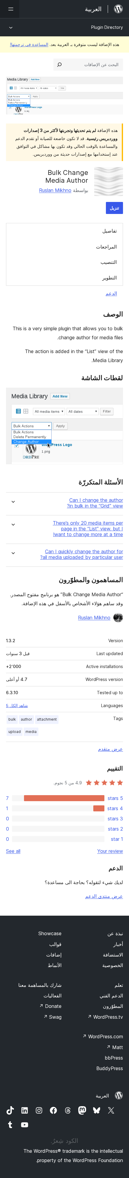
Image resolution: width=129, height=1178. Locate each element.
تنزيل (114, 207)
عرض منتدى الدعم (104, 896)
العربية (102, 1096)
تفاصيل (109, 231)
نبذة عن (115, 933)
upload (14, 731)
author (26, 719)
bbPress (114, 1058)
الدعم (111, 293)
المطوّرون (113, 1006)
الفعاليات (53, 996)
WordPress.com (102, 1036)
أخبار (118, 944)
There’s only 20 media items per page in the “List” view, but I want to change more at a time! (88, 528)
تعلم (119, 985)
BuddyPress (109, 1068)
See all (13, 851)
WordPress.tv (105, 1017)
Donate (50, 1006)
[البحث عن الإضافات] (59, 65)
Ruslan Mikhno (55, 190)
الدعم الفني (111, 996)
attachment (47, 719)
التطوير (109, 278)
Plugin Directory (107, 27)
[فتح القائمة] (9, 9)
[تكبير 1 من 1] (115, 396)
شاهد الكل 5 (17, 705)
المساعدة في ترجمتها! (29, 44)
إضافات (54, 955)
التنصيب (108, 262)
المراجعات (106, 247)
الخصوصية (112, 965)
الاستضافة (113, 955)
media (31, 731)
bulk (12, 719)
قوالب (55, 944)
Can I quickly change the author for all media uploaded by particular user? (81, 554)
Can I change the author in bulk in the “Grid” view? (95, 503)
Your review (110, 851)
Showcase (50, 933)
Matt (114, 1047)
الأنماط (55, 965)
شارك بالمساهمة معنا (40, 985)
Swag (52, 1017)
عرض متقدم (110, 749)
